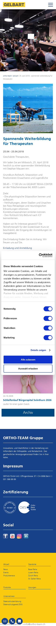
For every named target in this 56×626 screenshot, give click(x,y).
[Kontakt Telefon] (12, 621)
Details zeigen (38, 350)
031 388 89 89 (9, 479)
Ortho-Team (7, 76)
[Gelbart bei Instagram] (19, 536)
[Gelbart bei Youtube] (12, 536)
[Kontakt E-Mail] (5, 621)
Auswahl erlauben (28, 368)
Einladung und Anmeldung (17, 248)
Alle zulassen (28, 359)
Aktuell (15, 76)
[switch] (48, 318)
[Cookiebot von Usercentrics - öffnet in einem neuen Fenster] (39, 255)
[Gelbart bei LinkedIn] (26, 536)
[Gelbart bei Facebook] (5, 536)
